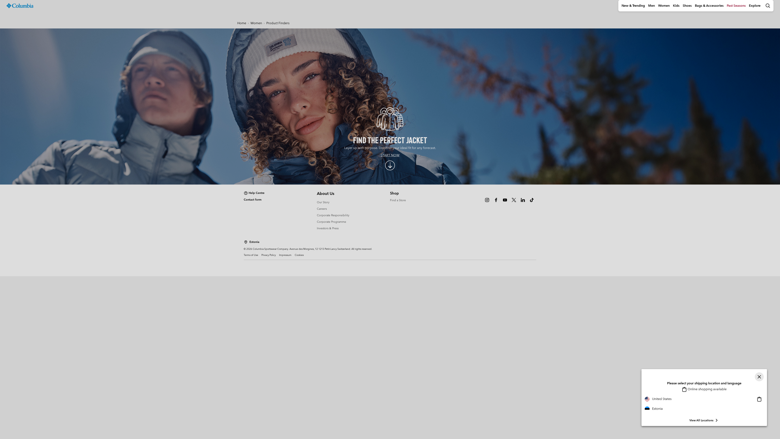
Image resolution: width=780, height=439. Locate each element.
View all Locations (701, 420)
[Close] (759, 376)
